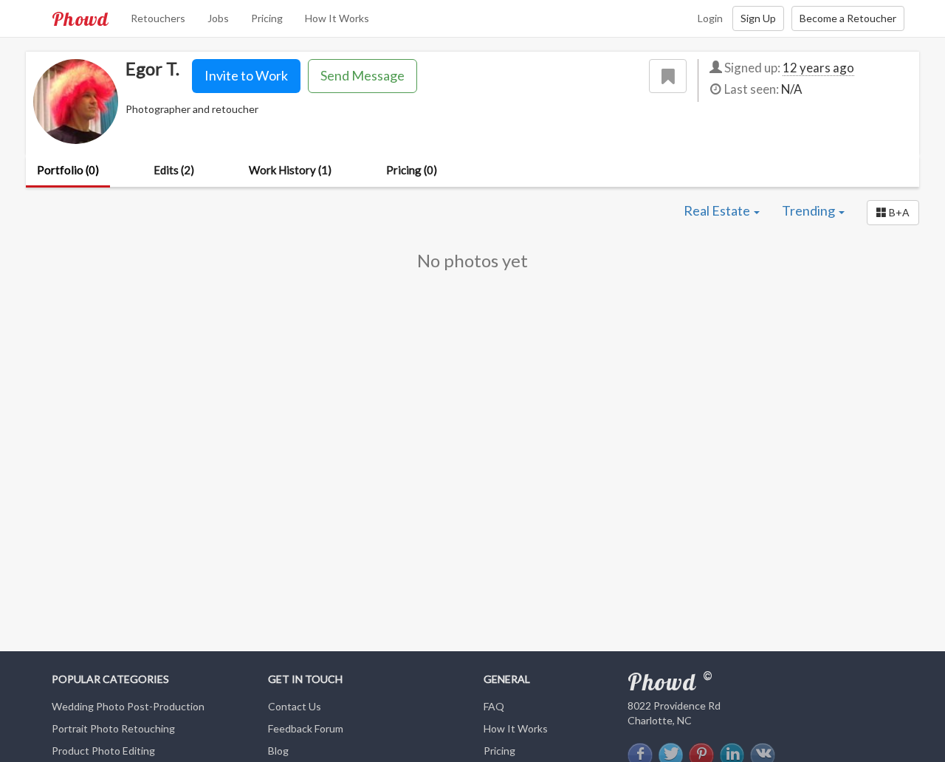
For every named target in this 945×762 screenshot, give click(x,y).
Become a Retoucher (848, 18)
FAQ (494, 706)
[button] (893, 212)
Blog (278, 750)
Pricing (267, 18)
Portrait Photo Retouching (113, 728)
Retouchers (158, 18)
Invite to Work (246, 75)
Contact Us (294, 706)
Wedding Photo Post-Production (128, 706)
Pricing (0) (411, 169)
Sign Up (758, 18)
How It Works (337, 18)
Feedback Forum (305, 728)
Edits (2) (174, 169)
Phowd (80, 18)
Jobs (218, 18)
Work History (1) (290, 169)
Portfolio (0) (68, 169)
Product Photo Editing (103, 750)
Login (710, 18)
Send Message (362, 75)
